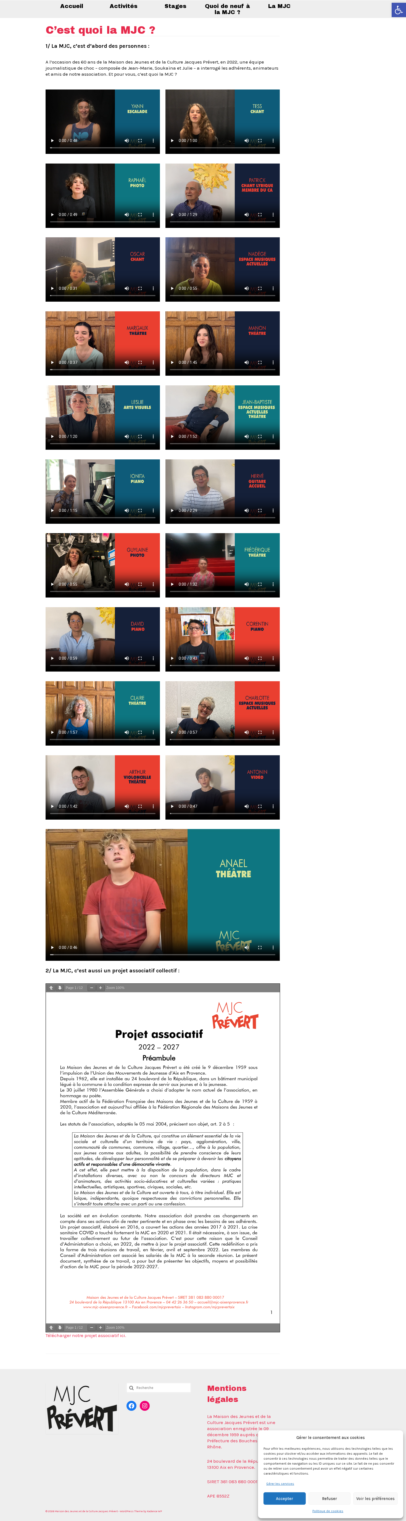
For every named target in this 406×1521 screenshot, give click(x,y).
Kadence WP (154, 1511)
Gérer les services (280, 1484)
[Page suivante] (60, 988)
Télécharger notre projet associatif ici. (86, 1335)
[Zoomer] (100, 988)
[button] (399, 10)
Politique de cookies (327, 1511)
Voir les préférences (375, 1498)
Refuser (329, 1498)
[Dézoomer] (92, 988)
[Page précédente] (51, 988)
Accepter (284, 1498)
